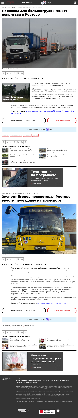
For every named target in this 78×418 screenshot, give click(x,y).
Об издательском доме (23, 378)
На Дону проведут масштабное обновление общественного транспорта (60, 345)
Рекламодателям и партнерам (60, 380)
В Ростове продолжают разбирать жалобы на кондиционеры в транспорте (23, 345)
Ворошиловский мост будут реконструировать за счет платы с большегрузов (57, 150)
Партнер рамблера (32, 410)
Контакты (46, 380)
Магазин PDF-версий (48, 378)
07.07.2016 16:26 (6, 7)
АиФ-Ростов (5, 255)
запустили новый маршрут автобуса (51, 303)
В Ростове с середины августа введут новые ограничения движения (60, 339)
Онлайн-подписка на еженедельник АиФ (28, 380)
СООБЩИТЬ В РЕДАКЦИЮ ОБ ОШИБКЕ (26, 382)
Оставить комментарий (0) (62, 120)
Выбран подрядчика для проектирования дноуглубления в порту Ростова (22, 339)
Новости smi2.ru (8, 188)
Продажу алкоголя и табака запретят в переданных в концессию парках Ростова (22, 161)
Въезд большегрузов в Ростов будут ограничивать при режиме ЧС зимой (21, 149)
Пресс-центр (36, 378)
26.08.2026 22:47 (6, 193)
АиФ (17, 68)
